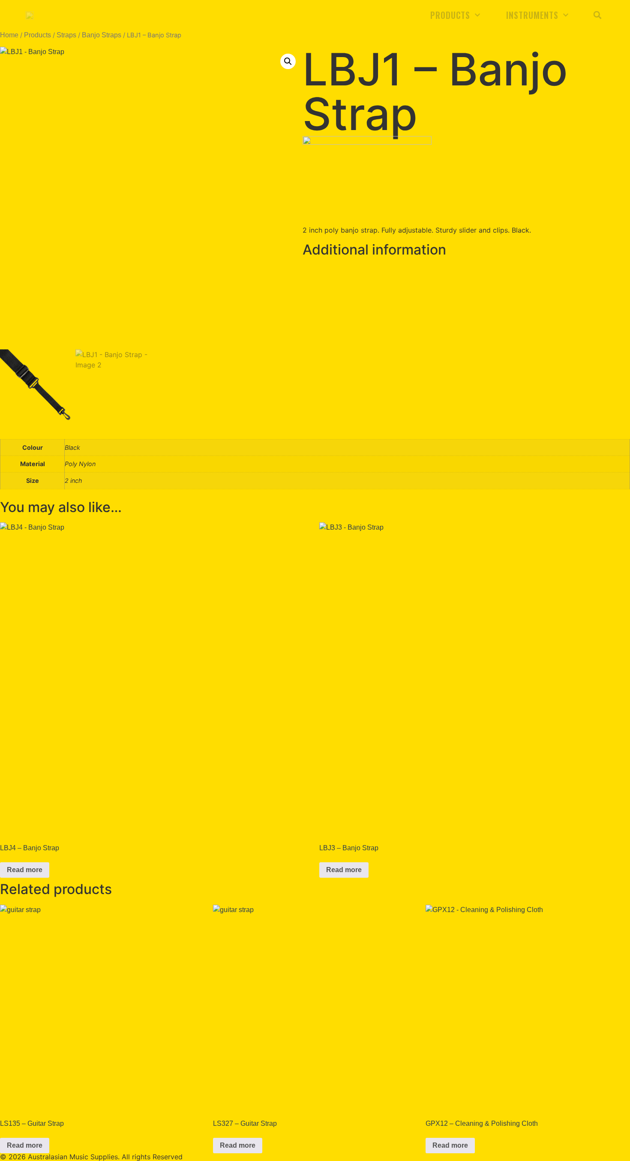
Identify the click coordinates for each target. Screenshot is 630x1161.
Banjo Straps (101, 35)
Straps (66, 35)
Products (450, 15)
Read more (24, 869)
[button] (597, 15)
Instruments (532, 15)
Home (9, 35)
